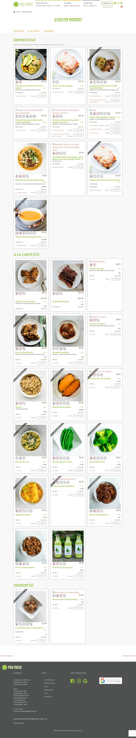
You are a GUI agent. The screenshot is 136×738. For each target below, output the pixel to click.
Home (18, 12)
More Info (88, 3)
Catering (68, 3)
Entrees (18, 31)
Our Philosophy (49, 680)
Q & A (46, 693)
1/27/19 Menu (128, 656)
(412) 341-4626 (18, 709)
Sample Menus (75, 5)
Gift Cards (56, 5)
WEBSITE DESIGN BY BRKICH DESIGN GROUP (68, 730)
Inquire (66, 5)
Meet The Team (49, 683)
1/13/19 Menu (7, 656)
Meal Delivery (42, 3)
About (86, 5)
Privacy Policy (18, 723)
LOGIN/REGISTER (107, 3)
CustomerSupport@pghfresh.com (25, 711)
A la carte (33, 31)
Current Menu (41, 5)
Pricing (49, 5)
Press (46, 686)
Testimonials (48, 690)
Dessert (49, 31)
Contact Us (93, 5)
